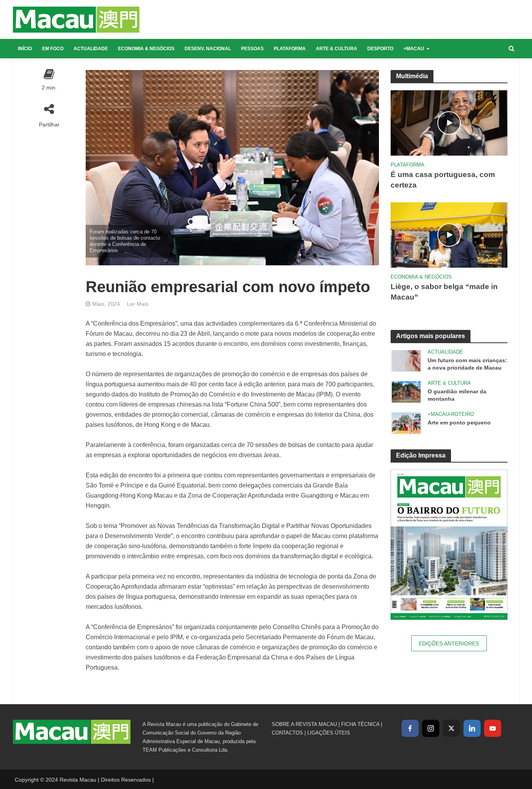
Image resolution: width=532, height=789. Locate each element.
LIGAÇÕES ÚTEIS (328, 733)
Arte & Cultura (336, 48)
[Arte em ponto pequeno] (406, 422)
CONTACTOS (287, 733)
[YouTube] (492, 728)
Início (25, 48)
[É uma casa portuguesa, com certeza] (449, 122)
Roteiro (462, 414)
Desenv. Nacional (208, 48)
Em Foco (52, 48)
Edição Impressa (421, 455)
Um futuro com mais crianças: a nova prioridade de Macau (467, 364)
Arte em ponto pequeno (459, 422)
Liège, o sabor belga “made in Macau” (444, 291)
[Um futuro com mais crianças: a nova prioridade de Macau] (406, 360)
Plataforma (290, 48)
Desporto (380, 48)
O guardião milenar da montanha (457, 395)
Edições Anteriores (449, 643)
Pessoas (252, 48)
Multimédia (412, 76)
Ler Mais (137, 304)
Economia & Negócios (146, 48)
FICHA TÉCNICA (360, 724)
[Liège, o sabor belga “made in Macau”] (449, 234)
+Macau (413, 48)
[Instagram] (430, 728)
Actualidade (91, 48)
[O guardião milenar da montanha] (406, 391)
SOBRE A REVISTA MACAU (304, 724)
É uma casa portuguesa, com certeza (443, 179)
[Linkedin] (472, 728)
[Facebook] (410, 728)
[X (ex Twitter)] (451, 728)
